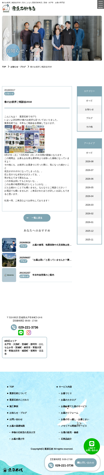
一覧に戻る (37, 218)
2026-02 (89, 213)
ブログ (89, 118)
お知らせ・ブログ (18, 67)
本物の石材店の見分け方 (23, 432)
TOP (11, 387)
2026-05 (89, 187)
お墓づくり (66, 393)
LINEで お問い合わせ (92, 449)
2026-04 (89, 196)
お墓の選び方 (18, 439)
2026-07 (89, 170)
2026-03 (89, 205)
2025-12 (89, 231)
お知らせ (89, 109)
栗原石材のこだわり (19, 400)
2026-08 (89, 161)
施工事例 (13, 406)
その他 (89, 127)
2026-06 (89, 179)
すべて (89, 101)
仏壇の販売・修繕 (69, 432)
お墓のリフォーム (69, 413)
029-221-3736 (28, 327)
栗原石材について (18, 393)
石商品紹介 (66, 439)
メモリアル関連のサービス (74, 426)
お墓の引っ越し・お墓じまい (75, 419)
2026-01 (89, 222)
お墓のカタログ (68, 400)
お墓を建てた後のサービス (74, 406)
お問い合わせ (15, 419)
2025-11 (89, 239)
